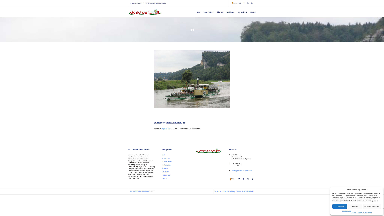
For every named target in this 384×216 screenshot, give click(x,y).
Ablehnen (355, 206)
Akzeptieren (340, 206)
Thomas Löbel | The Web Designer (140, 191)
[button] (380, 190)
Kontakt (253, 12)
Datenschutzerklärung (358, 212)
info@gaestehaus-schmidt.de (242, 171)
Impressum (368, 212)
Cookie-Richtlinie (346, 211)
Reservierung (167, 161)
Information (167, 165)
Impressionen (242, 12)
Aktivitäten (230, 12)
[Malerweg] (234, 3)
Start (198, 12)
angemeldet (165, 128)
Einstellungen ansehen (372, 206)
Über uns (220, 12)
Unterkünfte (208, 12)
